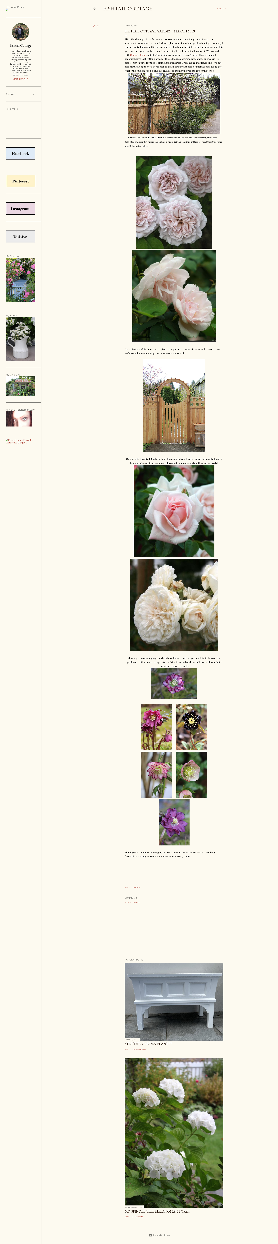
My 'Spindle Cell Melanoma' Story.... (157, 1211)
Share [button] (96, 25)
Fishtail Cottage (127, 8)
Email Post (136, 887)
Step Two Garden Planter (149, 1043)
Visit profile (20, 79)
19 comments (137, 1217)
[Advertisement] (174, 931)
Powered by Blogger (161, 1235)
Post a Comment (133, 902)
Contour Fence (138, 54)
